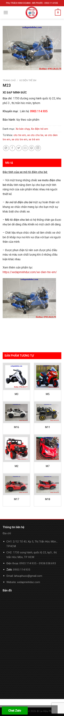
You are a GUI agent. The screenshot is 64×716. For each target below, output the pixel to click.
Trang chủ (9, 80)
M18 (47, 499)
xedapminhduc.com (28, 582)
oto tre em (20, 135)
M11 (47, 427)
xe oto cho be (35, 135)
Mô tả (9, 162)
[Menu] (6, 12)
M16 (16, 427)
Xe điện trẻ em (27, 80)
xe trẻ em (34, 139)
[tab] (32, 163)
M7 (47, 466)
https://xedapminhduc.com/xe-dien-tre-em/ (30, 272)
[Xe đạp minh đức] (32, 12)
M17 (16, 499)
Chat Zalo (14, 710)
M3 (16, 394)
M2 (16, 466)
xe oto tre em (19, 139)
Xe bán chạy (23, 128)
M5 (47, 394)
